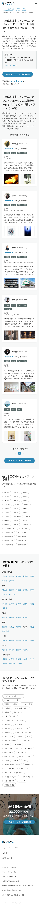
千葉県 (32, 590)
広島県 (25, 640)
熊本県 (25, 659)
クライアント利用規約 (9, 867)
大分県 (32, 659)
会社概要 (5, 853)
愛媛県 (18, 650)
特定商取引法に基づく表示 (10, 881)
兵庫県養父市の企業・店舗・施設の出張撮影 (14, 11)
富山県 (11, 604)
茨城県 (4, 590)
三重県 (25, 617)
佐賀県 (11, 659)
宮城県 (25, 576)
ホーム (4, 9)
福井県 (25, 604)
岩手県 (18, 576)
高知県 (25, 650)
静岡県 (11, 617)
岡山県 (18, 640)
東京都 (4, 594)
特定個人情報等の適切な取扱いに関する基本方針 (17, 885)
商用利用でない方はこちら (12, 895)
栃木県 (11, 590)
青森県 (11, 576)
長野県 (4, 608)
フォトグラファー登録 (10, 848)
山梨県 (32, 604)
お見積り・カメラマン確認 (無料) (20, 822)
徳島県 (4, 650)
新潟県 (4, 604)
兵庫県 (18, 9)
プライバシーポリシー (9, 876)
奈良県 (32, 627)
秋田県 (32, 576)
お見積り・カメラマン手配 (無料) (18, 74)
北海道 (4, 576)
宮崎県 (4, 664)
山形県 (4, 581)
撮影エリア (11, 9)
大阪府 (18, 627)
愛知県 (18, 617)
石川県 (18, 604)
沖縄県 (20, 664)
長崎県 (18, 659)
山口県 (32, 640)
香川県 (11, 650)
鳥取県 (4, 640)
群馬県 (18, 590)
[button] (6, 492)
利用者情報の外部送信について (12, 890)
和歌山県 (5, 631)
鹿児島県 (12, 664)
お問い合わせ (7, 858)
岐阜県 (4, 617)
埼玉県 (25, 590)
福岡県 (4, 659)
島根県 (11, 640)
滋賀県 (4, 627)
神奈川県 (12, 594)
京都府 (11, 627)
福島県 (11, 581)
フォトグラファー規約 (9, 872)
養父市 (24, 9)
